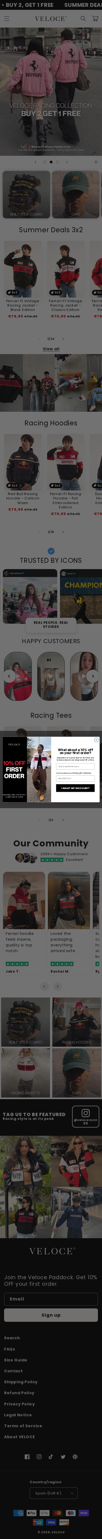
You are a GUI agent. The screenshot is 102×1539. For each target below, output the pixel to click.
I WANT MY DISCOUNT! (75, 788)
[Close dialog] (96, 740)
